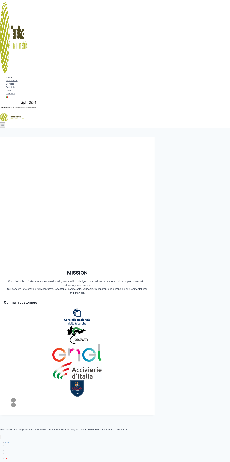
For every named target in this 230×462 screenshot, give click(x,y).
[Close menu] (0, 437)
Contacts (10, 93)
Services (10, 84)
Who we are (11, 80)
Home (9, 77)
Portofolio (10, 87)
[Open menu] (2, 125)
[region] (77, 204)
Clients (9, 90)
